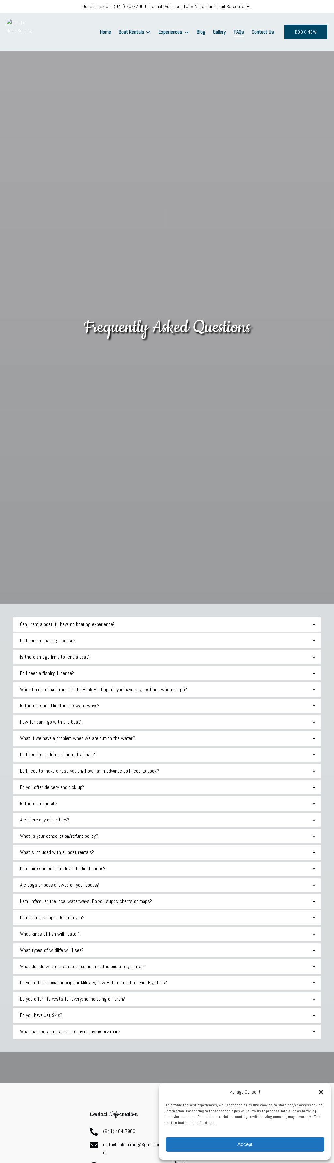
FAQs (239, 31)
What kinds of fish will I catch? (50, 933)
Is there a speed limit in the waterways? (59, 705)
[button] (321, 1092)
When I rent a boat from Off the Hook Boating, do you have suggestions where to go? (103, 689)
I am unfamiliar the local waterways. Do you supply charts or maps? (86, 901)
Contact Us (263, 31)
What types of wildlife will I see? (52, 950)
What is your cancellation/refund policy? (59, 836)
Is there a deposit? (38, 803)
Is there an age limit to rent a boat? (55, 656)
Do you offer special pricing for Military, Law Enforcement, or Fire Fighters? (93, 982)
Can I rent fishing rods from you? (52, 917)
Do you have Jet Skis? (41, 1015)
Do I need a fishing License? (47, 673)
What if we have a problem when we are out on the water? (77, 738)
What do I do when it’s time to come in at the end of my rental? (82, 966)
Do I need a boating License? (47, 640)
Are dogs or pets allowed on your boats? (59, 884)
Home (105, 31)
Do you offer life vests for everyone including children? (72, 999)
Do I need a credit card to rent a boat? (57, 754)
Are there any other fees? (44, 819)
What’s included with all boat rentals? (57, 852)
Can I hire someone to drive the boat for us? (63, 868)
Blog (201, 31)
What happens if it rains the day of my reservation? (70, 1031)
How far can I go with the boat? (51, 722)
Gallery (219, 31)
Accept (244, 1144)
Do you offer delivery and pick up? (52, 787)
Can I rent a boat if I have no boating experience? (67, 624)
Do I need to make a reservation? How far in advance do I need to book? (89, 770)
